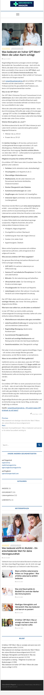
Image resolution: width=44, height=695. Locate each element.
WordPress (36, 684)
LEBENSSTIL (6, 500)
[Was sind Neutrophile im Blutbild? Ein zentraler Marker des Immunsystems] (7, 592)
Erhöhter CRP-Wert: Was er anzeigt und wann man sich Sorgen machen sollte (26, 622)
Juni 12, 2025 (19, 628)
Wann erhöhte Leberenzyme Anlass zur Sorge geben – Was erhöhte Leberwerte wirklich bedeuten (27, 575)
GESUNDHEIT (6, 48)
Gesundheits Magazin (9, 684)
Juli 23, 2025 (19, 597)
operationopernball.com (10, 473)
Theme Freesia (28, 684)
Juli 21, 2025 (19, 612)
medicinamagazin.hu (9, 465)
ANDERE (5, 488)
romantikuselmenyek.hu (13, 81)
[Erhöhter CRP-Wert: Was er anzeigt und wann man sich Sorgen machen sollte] (7, 623)
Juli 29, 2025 (6, 557)
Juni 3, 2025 (6, 59)
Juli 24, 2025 (19, 581)
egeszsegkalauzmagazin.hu (11, 467)
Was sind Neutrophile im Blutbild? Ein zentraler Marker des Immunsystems (27, 591)
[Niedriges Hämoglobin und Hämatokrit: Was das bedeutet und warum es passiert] (7, 607)
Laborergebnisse (17, 48)
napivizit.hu (6, 463)
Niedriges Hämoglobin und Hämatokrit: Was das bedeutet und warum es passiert (27, 607)
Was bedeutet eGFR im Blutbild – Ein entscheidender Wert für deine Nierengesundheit (19, 551)
